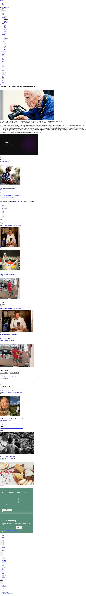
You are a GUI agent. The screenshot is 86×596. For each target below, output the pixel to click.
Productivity (3, 74)
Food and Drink (6, 44)
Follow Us (1, 7)
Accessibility (3, 591)
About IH (3, 585)
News (4, 30)
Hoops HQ (3, 49)
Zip (8, 374)
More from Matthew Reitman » (4, 161)
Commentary (5, 29)
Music (4, 26)
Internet (5, 27)
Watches (5, 32)
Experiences (4, 17)
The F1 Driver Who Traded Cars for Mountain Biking (7, 272)
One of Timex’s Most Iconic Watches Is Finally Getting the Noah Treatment (11, 390)
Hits (2, 546)
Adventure (5, 20)
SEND (7, 509)
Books (4, 24)
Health (4, 36)
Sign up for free (16, 201)
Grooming (5, 33)
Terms (3, 588)
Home (3, 78)
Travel (3, 54)
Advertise (3, 587)
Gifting (5, 48)
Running (5, 40)
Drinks (5, 18)
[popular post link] (12, 222)
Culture (3, 2)
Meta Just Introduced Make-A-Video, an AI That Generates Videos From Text (9, 195)
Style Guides (3, 66)
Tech (4, 47)
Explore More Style (3, 424)
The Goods (3, 41)
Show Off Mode (6, 21)
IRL (2, 548)
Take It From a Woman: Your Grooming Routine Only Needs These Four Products (10, 225)
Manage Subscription (5, 592)
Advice (5, 35)
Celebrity (5, 28)
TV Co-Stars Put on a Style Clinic (5, 430)
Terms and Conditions (7, 376)
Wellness (3, 4)
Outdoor (5, 45)
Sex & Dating (5, 22)
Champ (3, 549)
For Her (5, 46)
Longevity (5, 37)
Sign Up (1, 375)
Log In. (6, 208)
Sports (1, 189)
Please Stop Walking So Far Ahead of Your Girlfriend (8, 456)
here (7, 132)
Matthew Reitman (39, 89)
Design (5, 25)
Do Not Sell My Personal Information (7, 593)
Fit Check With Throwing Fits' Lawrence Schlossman (6, 300)
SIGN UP (18, 527)
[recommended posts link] (12, 392)
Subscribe (4, 7)
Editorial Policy (4, 586)
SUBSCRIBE (2, 217)
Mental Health (6, 38)
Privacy (3, 590)
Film (2, 58)
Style (2, 3)
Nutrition (5, 39)
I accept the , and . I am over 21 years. (11, 376)
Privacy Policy (14, 376)
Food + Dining (6, 19)
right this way (34, 382)
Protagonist (3, 550)
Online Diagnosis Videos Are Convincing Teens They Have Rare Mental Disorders (10, 199)
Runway (5, 31)
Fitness (3, 70)
